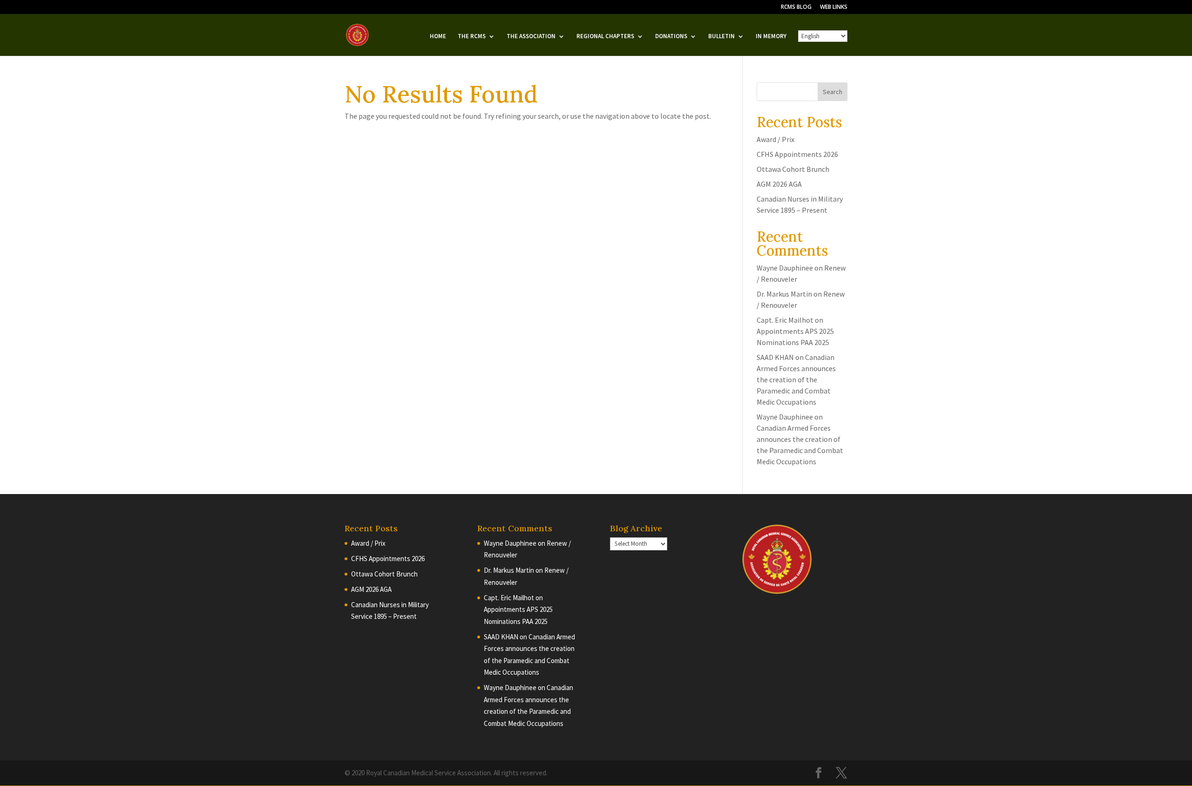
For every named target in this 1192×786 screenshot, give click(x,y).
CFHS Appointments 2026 (797, 154)
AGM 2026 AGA (779, 184)
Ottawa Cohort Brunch (793, 169)
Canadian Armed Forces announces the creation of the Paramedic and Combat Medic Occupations (796, 379)
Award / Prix (775, 139)
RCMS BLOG (796, 7)
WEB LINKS (833, 7)
